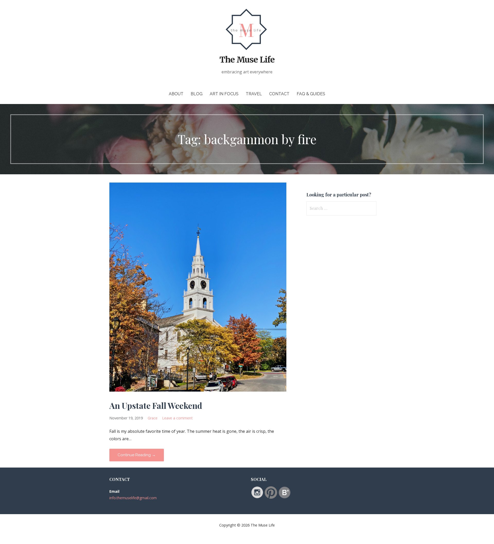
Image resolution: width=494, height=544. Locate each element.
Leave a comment (177, 418)
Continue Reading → (137, 455)
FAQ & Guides (311, 93)
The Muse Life (247, 60)
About (176, 93)
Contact (279, 93)
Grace (152, 418)
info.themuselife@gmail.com (133, 497)
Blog (196, 93)
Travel (254, 93)
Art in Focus (224, 93)
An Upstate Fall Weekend (155, 405)
